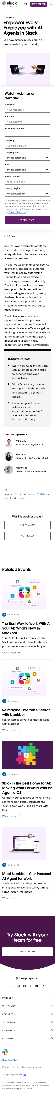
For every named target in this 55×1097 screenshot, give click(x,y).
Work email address (15, 128)
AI (16, 494)
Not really (27, 535)
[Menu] (51, 4)
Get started (38, 4)
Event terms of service (32, 203)
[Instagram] (18, 986)
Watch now (27, 220)
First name (11, 104)
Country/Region (13, 188)
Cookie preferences (31, 1067)
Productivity (17, 498)
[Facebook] (24, 986)
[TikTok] (43, 986)
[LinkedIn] (12, 986)
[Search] (25, 4)
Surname (10, 116)
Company (10, 140)
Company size (12, 152)
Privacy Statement (17, 212)
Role (8, 164)
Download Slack (10, 1060)
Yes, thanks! (27, 525)
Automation (27, 494)
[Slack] (9, 4)
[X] (30, 986)
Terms (15, 1067)
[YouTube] (36, 986)
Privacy (5, 1067)
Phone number (13, 176)
